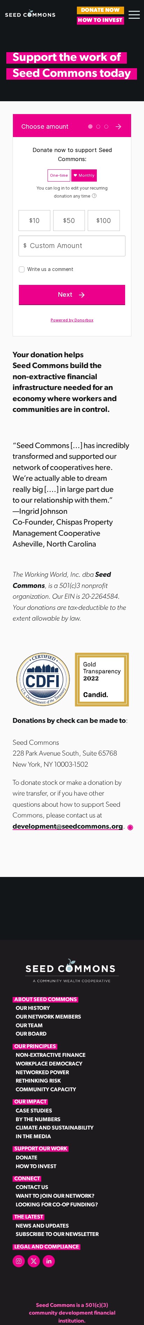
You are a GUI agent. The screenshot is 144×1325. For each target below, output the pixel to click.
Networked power (42, 1073)
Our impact (30, 1102)
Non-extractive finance (42, 1055)
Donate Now (100, 10)
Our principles (35, 1046)
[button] (134, 14)
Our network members (42, 1017)
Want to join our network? (42, 1196)
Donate (26, 1158)
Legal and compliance (46, 1247)
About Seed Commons (45, 1000)
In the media (33, 1137)
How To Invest (100, 20)
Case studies (34, 1111)
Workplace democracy (42, 1064)
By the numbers (38, 1120)
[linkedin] (49, 1261)
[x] (34, 1261)
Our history (33, 1008)
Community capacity (42, 1090)
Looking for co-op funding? (42, 1205)
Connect (27, 1179)
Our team (29, 1026)
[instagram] (19, 1261)
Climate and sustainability (42, 1128)
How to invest (36, 1167)
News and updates (42, 1226)
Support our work (40, 1149)
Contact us (32, 1187)
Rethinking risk (38, 1081)
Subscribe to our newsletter (42, 1234)
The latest (28, 1217)
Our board (31, 1034)
